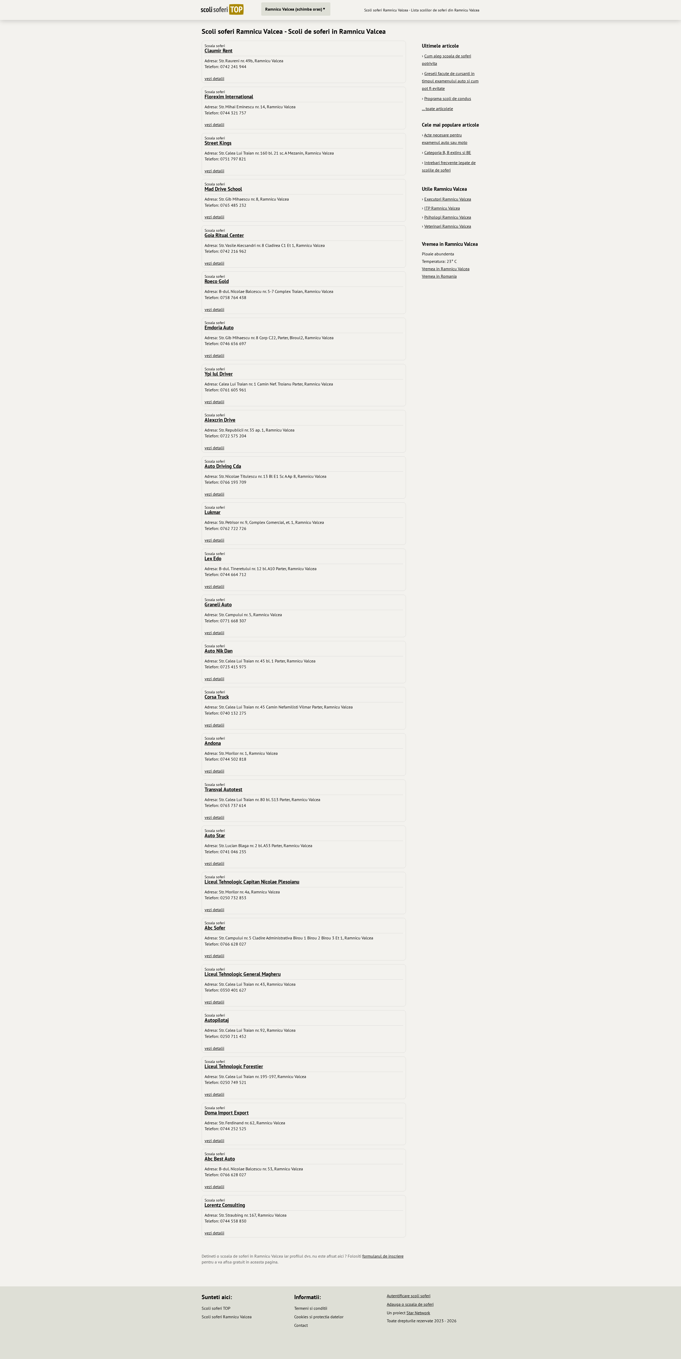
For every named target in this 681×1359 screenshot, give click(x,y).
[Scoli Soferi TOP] (222, 10)
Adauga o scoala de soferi (410, 1304)
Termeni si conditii (310, 1308)
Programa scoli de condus (447, 98)
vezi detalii (214, 78)
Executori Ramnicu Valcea (447, 199)
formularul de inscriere (383, 1256)
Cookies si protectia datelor (318, 1316)
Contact (301, 1325)
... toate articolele (437, 108)
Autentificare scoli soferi (408, 1295)
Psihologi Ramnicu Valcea (447, 217)
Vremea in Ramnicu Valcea (446, 268)
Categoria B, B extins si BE (447, 152)
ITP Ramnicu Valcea (442, 208)
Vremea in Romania (439, 276)
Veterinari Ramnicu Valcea (447, 226)
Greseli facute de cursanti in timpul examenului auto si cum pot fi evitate (450, 81)
